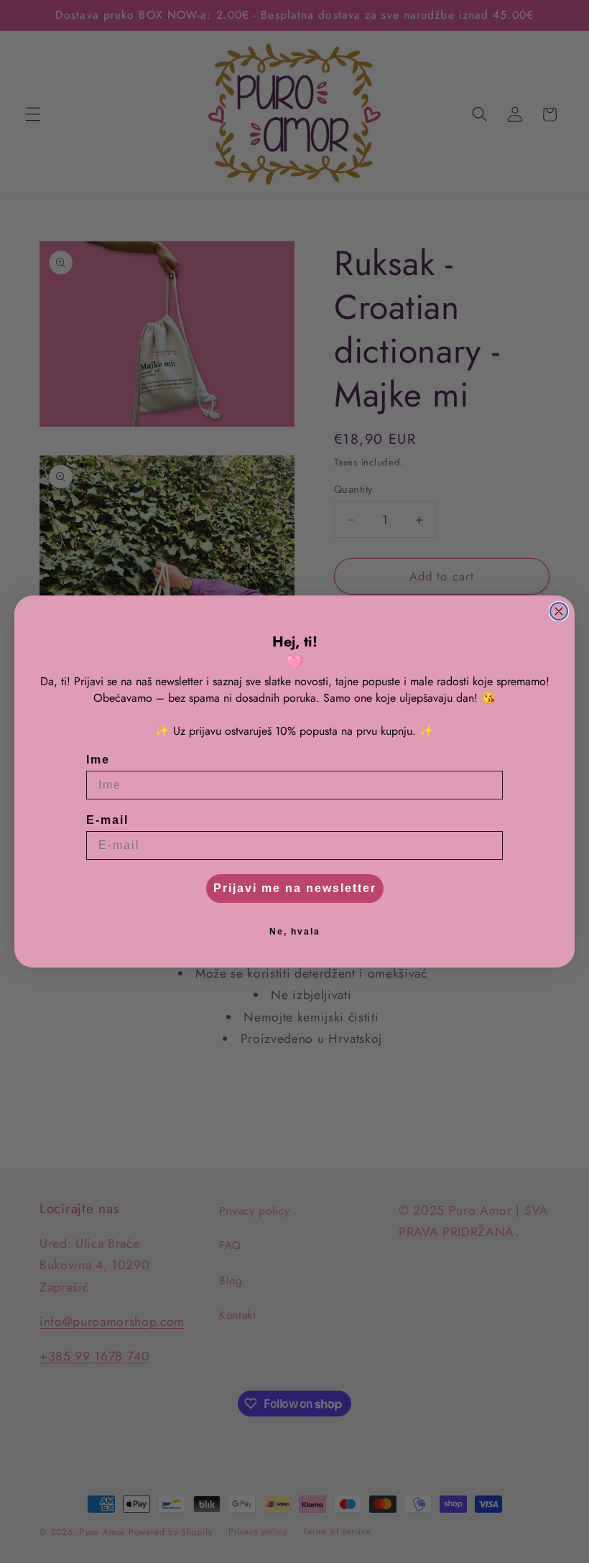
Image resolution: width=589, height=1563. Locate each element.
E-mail (107, 820)
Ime (98, 759)
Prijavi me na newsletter (294, 888)
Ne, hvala (294, 932)
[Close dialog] (558, 611)
